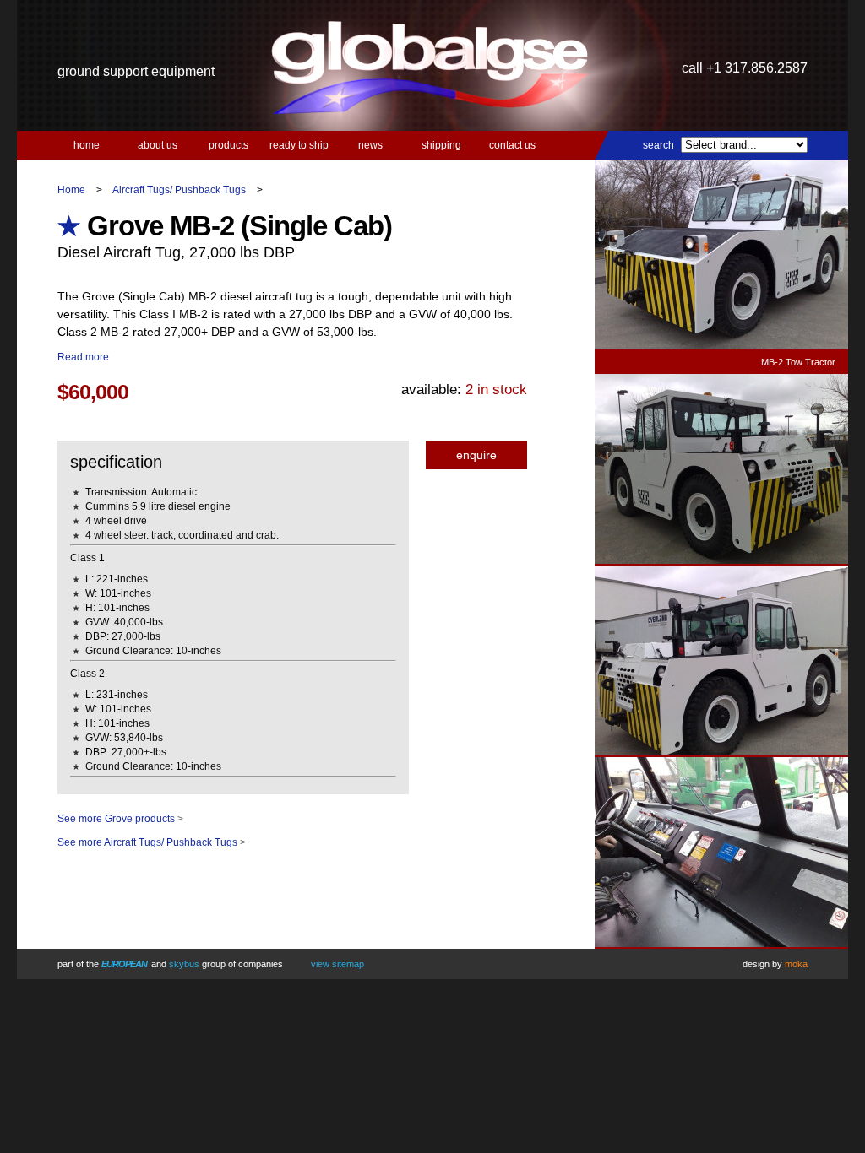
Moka (796, 964)
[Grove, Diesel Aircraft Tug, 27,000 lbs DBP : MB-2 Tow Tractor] (721, 346)
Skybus (184, 964)
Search (658, 145)
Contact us (512, 145)
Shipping (441, 145)
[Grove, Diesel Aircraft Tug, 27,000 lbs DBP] (721, 561)
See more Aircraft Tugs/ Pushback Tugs (147, 842)
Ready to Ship (299, 145)
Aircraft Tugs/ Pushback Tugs (179, 190)
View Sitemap (337, 964)
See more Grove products (116, 819)
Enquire (476, 455)
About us (157, 145)
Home (86, 145)
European (124, 964)
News (370, 145)
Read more (83, 357)
